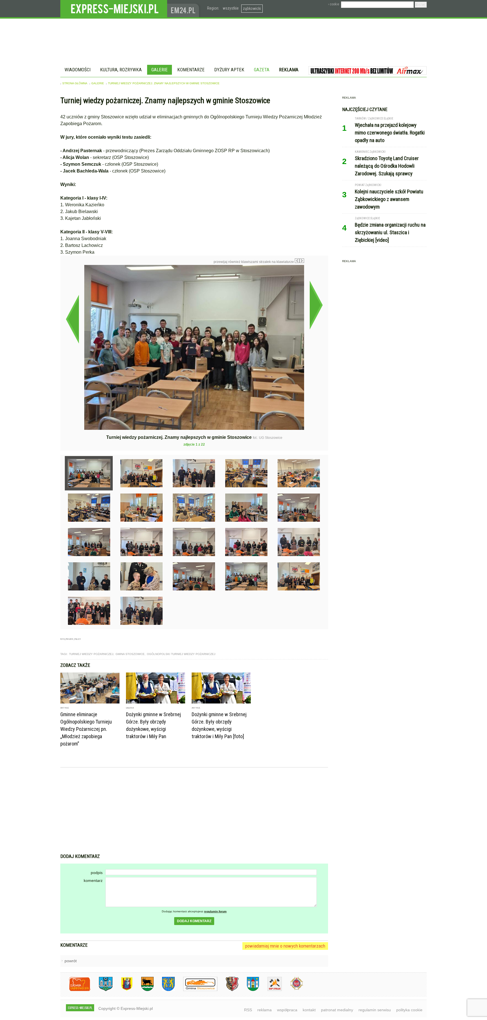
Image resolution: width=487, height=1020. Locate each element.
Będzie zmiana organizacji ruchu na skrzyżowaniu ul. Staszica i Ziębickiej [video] (390, 232)
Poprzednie (72, 319)
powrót (71, 961)
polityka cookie (409, 1010)
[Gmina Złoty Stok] (227, 990)
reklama (264, 1010)
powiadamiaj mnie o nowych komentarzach (285, 946)
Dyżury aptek (229, 69)
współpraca (287, 1010)
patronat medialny (337, 1010)
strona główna (74, 83)
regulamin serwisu (374, 1010)
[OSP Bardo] (292, 989)
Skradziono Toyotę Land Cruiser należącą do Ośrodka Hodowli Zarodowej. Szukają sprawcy (387, 165)
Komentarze (191, 69)
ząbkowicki (252, 8)
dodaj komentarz (194, 921)
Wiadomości (77, 69)
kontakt (309, 1010)
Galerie (159, 69)
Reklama (288, 69)
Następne (316, 304)
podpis (97, 872)
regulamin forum (215, 911)
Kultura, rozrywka (121, 69)
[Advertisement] (194, 811)
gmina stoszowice (130, 654)
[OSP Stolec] (270, 990)
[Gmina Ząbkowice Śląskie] (101, 990)
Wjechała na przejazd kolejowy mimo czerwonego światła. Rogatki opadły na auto (390, 132)
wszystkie (231, 8)
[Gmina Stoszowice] (196, 990)
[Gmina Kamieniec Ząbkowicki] (164, 990)
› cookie (333, 4)
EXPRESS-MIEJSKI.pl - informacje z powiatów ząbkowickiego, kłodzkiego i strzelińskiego (113, 8)
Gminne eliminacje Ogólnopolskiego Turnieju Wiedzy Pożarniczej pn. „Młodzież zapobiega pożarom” (86, 729)
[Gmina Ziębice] (248, 990)
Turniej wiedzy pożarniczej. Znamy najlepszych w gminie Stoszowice (164, 83)
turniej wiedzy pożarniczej (91, 654)
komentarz (93, 880)
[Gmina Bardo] (122, 990)
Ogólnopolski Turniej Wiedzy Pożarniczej (181, 654)
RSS (248, 1010)
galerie (97, 83)
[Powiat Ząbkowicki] (75, 990)
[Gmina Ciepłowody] (143, 990)
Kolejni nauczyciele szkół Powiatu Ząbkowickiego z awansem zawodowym (389, 199)
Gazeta (261, 69)
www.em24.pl (184, 8)
